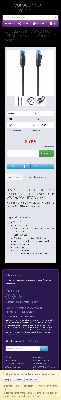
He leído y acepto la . (24, 341)
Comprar (46, 153)
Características (13, 177)
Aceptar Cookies (31, 380)
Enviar (43, 349)
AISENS (35, 113)
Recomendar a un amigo (35, 177)
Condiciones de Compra (15, 364)
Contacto (40, 23)
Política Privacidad (13, 360)
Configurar (8, 380)
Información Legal (40, 357)
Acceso (24, 23)
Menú (11, 23)
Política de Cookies (35, 396)
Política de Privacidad (12, 334)
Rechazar (19, 380)
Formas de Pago (39, 364)
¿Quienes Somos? (13, 367)
